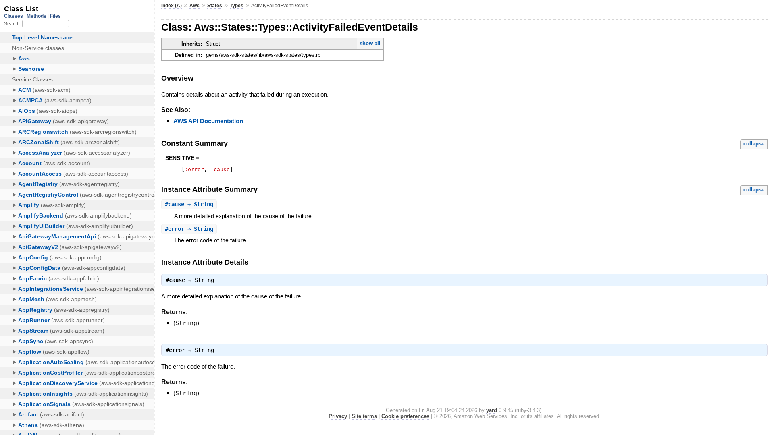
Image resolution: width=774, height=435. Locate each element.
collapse (753, 144)
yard (491, 410)
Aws (194, 5)
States (214, 5)
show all (370, 43)
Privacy (338, 416)
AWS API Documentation (208, 121)
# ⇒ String (189, 204)
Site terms (364, 416)
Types (236, 5)
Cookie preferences (405, 416)
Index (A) (171, 5)
